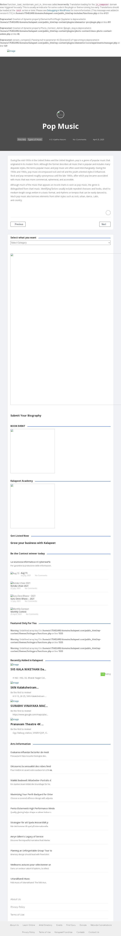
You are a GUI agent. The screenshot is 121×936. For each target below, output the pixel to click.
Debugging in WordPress (58, 10)
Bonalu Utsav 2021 (19, 586)
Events (59, 925)
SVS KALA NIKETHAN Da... (28, 669)
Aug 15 (24, 573)
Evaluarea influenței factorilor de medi (29, 752)
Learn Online (29, 925)
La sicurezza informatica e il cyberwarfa (30, 562)
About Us (15, 899)
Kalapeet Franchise (63, 932)
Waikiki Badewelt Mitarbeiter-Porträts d (30, 780)
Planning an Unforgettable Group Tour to (31, 850)
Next (104, 224)
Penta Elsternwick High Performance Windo (32, 808)
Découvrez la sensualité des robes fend (30, 766)
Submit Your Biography (25, 415)
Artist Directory (45, 925)
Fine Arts (22, 139)
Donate (83, 925)
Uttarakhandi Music (20, 878)
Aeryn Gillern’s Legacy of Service (26, 836)
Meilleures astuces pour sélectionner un (30, 864)
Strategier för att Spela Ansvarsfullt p (29, 822)
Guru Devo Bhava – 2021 (22, 598)
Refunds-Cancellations (101, 925)
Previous (18, 224)
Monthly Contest (18, 611)
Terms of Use (17, 915)
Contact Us (94, 932)
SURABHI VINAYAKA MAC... (29, 706)
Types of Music (35, 139)
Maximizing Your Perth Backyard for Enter (31, 794)
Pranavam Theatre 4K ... (27, 724)
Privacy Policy (17, 907)
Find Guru (71, 925)
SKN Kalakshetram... (24, 687)
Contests (80, 932)
